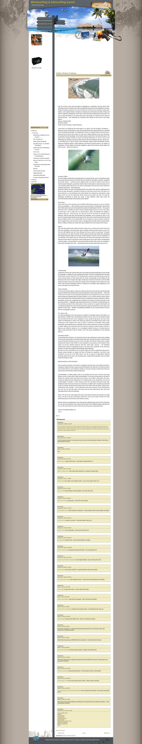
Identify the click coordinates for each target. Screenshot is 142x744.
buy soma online (62, 500)
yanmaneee (60, 709)
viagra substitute (71, 430)
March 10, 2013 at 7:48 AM (64, 657)
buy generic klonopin (63, 649)
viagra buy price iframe (80, 429)
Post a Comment (60, 730)
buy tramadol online (63, 510)
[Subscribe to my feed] (31, 67)
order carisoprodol (62, 550)
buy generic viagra (101, 429)
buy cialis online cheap (64, 579)
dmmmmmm (60, 447)
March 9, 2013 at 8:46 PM (63, 647)
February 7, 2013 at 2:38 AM (64, 498)
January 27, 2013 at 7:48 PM (64, 478)
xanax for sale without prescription (67, 559)
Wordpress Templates (80, 739)
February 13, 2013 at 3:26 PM (64, 517)
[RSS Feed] (36, 738)
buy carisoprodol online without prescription (69, 690)
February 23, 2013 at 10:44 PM (65, 547)
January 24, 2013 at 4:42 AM (64, 458)
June (34, 132)
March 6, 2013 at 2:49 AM (63, 606)
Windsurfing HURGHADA (39, 175)
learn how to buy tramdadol (65, 609)
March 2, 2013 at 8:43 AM (63, 596)
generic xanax (61, 530)
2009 (33, 130)
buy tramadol (61, 540)
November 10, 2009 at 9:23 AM (65, 423)
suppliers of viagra (72, 426)
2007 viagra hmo (62, 426)
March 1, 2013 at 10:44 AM (64, 586)
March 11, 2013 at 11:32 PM (64, 668)
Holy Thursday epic (37, 139)
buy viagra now (101, 427)
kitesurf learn (61, 436)
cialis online (61, 589)
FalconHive (71, 739)
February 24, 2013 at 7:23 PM (64, 567)
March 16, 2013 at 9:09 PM (64, 688)
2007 (33, 181)
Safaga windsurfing (37, 173)
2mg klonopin (61, 619)
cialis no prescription (63, 599)
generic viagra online (63, 471)
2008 (33, 179)
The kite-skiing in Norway (39, 170)
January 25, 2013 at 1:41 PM (64, 468)
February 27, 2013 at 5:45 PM (64, 577)
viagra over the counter (83, 426)
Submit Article (34, 197)
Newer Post (61, 733)
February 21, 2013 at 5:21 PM (64, 527)
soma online (61, 490)
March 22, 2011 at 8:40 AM (64, 448)
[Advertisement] (40, 50)
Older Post (106, 733)
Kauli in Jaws (36, 151)
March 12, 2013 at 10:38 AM (64, 678)
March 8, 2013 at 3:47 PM (63, 637)
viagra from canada (91, 429)
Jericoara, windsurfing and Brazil (40, 177)
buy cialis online (62, 520)
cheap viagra (61, 481)
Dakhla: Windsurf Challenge (39, 141)
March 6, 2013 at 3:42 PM (63, 626)
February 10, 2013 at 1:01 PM (64, 508)
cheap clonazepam (63, 671)
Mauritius (35, 168)
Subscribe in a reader (37, 67)
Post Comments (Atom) (69, 735)
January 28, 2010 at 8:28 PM (64, 437)
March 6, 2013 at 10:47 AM (64, 616)
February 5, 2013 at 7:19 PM (64, 488)
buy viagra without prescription (89, 427)
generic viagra (61, 461)
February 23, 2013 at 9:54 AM (64, 537)
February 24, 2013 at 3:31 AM (64, 557)
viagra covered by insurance (73, 427)
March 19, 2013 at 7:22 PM (64, 699)
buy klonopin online (63, 680)
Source (60, 411)
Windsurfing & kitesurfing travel (52, 2)
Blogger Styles (95, 739)
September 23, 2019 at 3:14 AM (65, 710)
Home (84, 733)
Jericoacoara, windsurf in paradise (41, 158)
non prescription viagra (95, 426)
